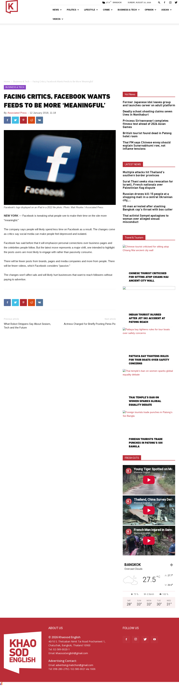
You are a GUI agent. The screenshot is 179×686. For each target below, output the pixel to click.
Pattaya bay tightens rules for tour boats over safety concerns (149, 359)
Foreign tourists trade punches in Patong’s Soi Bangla (146, 442)
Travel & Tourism (134, 237)
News (56, 9)
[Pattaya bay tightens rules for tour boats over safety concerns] (149, 347)
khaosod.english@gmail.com (72, 653)
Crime (106, 9)
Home (7, 81)
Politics (71, 9)
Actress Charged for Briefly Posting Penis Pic (90, 323)
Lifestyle (89, 9)
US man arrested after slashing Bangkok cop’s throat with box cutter (148, 208)
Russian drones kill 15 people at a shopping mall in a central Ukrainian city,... (148, 197)
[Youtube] (154, 639)
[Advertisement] (89, 49)
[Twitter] (176, 2)
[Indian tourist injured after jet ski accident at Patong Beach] (149, 305)
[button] (159, 2)
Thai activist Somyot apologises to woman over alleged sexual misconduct (146, 219)
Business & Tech (127, 9)
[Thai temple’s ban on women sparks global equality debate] (149, 388)
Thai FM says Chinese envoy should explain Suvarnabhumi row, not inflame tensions (147, 145)
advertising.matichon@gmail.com (74, 665)
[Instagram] (170, 2)
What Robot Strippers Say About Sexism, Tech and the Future (27, 325)
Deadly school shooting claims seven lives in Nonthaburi (147, 113)
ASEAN (165, 9)
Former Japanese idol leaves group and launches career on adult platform (149, 104)
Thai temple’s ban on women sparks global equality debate (145, 401)
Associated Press (17, 112)
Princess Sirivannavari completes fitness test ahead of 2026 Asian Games (146, 124)
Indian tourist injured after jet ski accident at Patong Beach (147, 318)
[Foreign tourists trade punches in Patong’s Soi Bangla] (149, 429)
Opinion (149, 9)
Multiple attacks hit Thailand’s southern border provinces (143, 174)
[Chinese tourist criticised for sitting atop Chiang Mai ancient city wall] (149, 264)
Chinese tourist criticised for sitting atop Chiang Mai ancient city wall (149, 277)
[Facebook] (164, 2)
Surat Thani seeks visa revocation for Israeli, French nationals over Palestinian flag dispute (148, 184)
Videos (56, 18)
